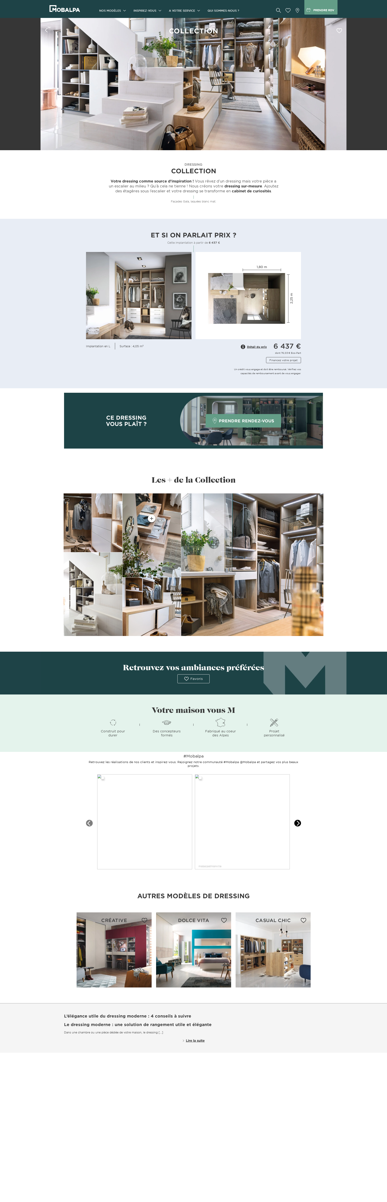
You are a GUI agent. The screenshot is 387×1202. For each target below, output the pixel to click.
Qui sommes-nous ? (223, 10)
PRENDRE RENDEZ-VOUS (246, 420)
